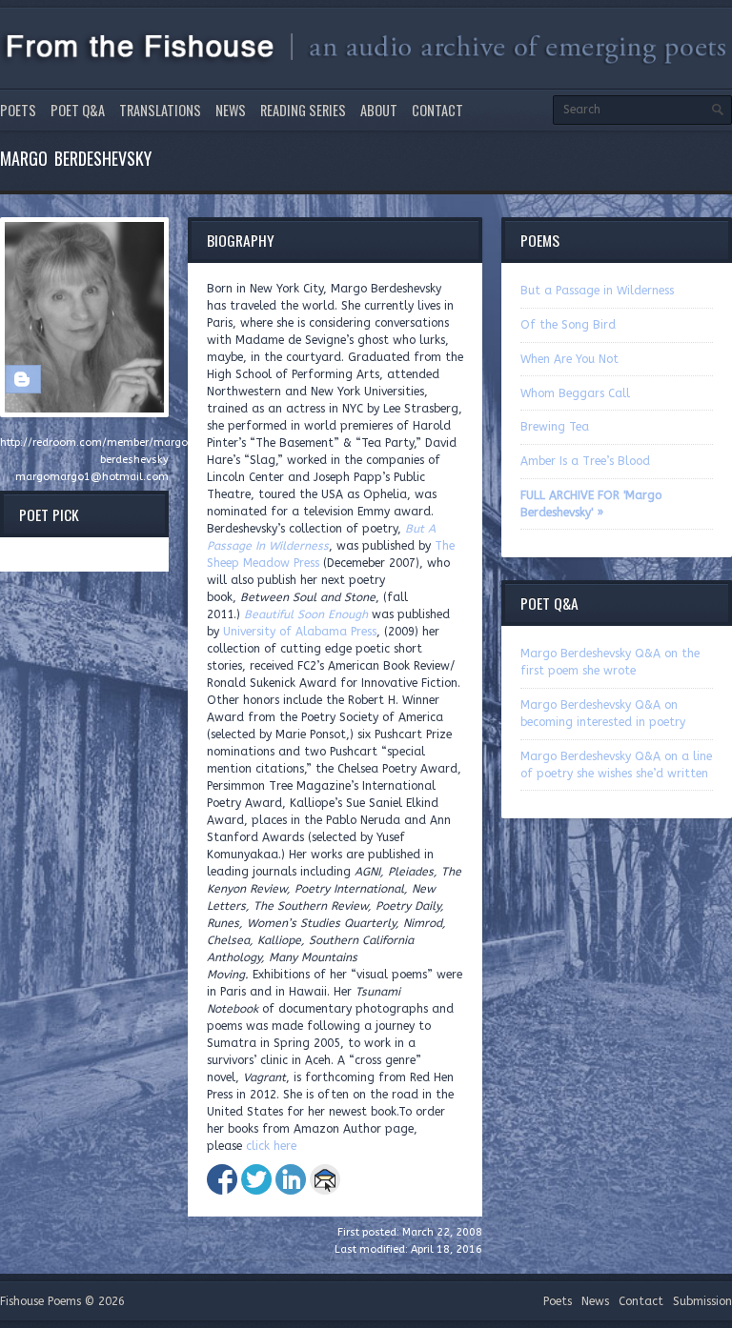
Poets (18, 110)
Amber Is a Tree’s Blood (585, 461)
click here (271, 1146)
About (378, 110)
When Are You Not (569, 359)
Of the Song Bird (568, 325)
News (230, 110)
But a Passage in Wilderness (597, 290)
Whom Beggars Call (575, 393)
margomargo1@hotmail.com (92, 477)
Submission (702, 1301)
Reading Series (303, 110)
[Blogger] (22, 379)
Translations (160, 110)
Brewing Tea (554, 426)
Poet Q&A (78, 110)
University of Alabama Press (299, 631)
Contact (437, 110)
